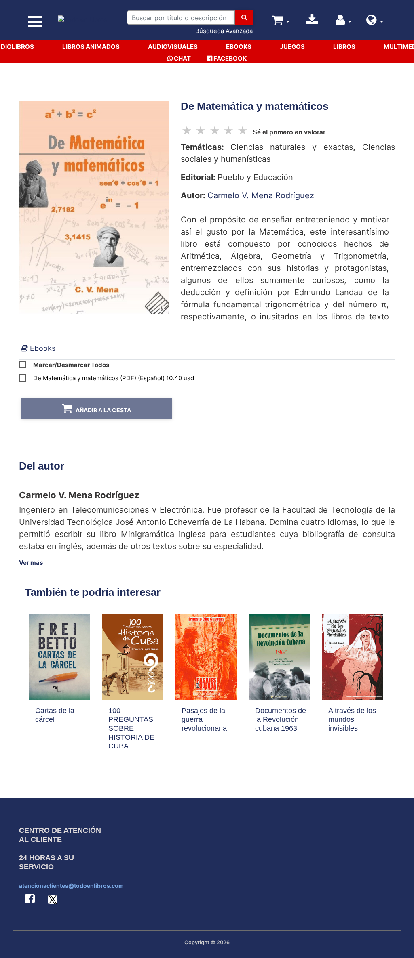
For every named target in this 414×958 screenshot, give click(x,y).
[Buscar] (244, 17)
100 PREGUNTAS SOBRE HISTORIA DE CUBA (131, 728)
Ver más (31, 562)
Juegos (292, 46)
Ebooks (238, 46)
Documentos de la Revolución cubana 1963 (280, 719)
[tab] (38, 348)
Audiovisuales (173, 46)
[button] (374, 22)
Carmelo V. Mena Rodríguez (260, 195)
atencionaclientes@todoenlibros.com (71, 885)
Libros (344, 46)
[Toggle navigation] (35, 21)
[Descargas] (312, 22)
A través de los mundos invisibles (352, 719)
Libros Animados (91, 46)
